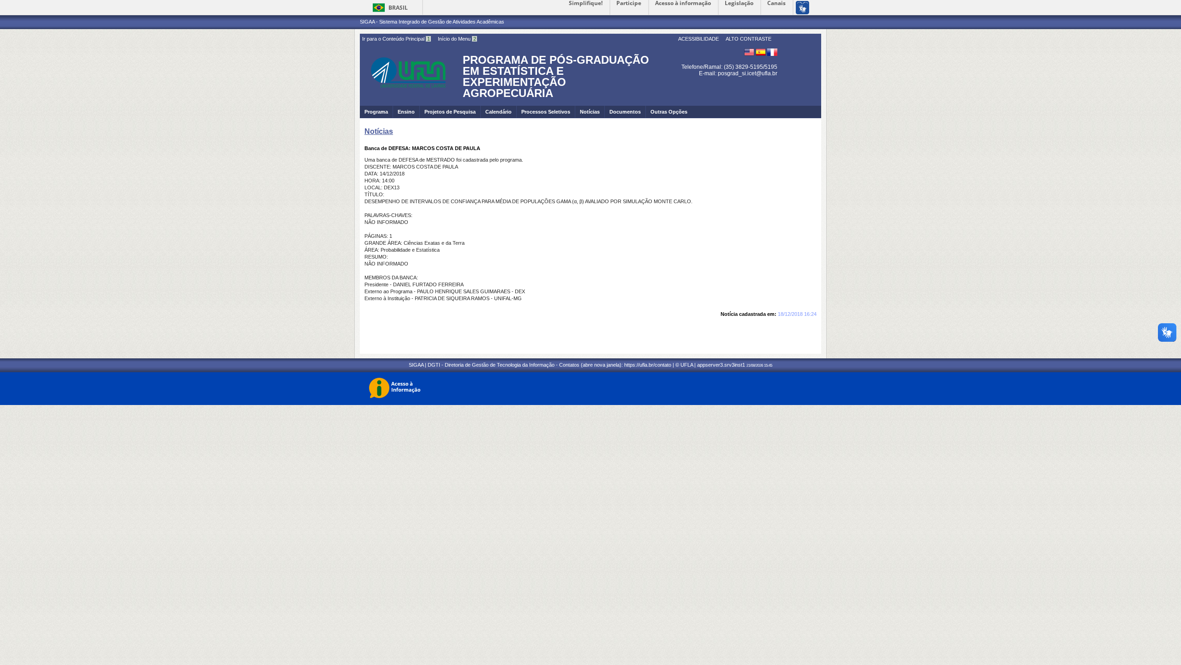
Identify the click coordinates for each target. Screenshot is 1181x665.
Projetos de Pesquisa (450, 112)
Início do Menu (457, 39)
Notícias (590, 112)
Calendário (498, 112)
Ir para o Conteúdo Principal (396, 39)
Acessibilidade (698, 39)
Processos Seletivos (545, 112)
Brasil (398, 8)
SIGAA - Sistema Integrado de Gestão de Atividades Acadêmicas (432, 21)
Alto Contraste (748, 39)
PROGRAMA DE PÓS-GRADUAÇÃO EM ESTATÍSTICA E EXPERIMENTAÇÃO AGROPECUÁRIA (556, 76)
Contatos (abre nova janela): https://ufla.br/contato (615, 365)
